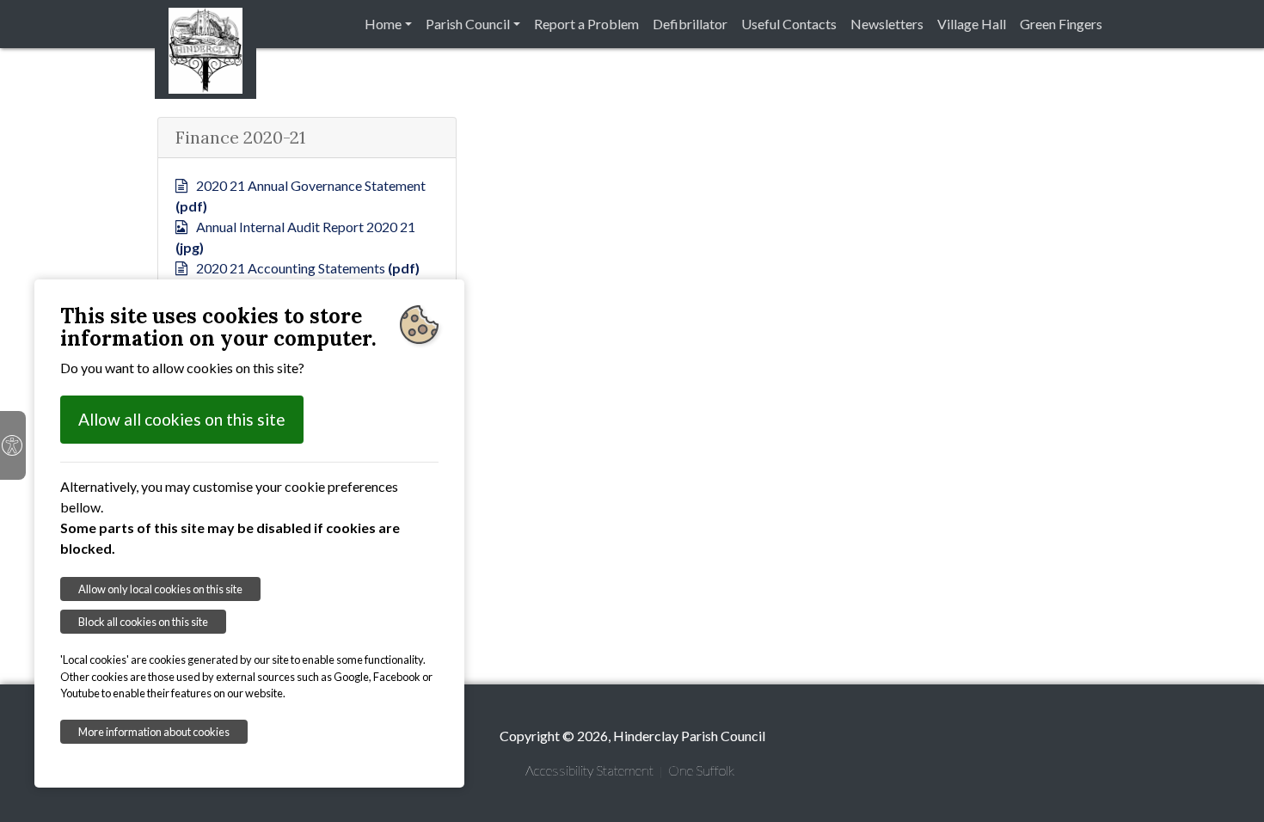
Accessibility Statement (589, 770)
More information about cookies (154, 732)
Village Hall (971, 23)
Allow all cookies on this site (181, 419)
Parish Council (468, 23)
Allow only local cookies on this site (160, 589)
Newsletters (886, 23)
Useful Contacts (789, 23)
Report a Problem (586, 23)
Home (383, 23)
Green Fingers (1061, 23)
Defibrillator (690, 23)
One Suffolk (701, 770)
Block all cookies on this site (143, 622)
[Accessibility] (13, 445)
